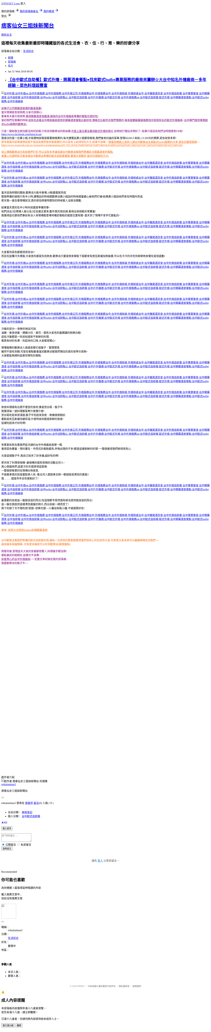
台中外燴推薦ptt (140, 764)
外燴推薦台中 (111, 760)
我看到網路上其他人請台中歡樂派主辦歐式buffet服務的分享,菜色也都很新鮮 (152, 142)
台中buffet (56, 764)
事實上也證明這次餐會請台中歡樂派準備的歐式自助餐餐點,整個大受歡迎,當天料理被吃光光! (55, 156)
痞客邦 (29, 803)
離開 (19, 1025)
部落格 (12, 61)
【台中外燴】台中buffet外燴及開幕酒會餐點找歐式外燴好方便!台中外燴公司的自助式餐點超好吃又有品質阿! (64, 729)
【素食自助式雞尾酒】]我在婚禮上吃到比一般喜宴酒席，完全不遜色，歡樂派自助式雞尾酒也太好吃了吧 (61, 713)
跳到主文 (6, 34)
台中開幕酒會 (9, 764)
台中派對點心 (71, 764)
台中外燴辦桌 (128, 760)
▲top (4, 822)
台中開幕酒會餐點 (191, 764)
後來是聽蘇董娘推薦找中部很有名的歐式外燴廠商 (154, 120)
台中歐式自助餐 (88, 764)
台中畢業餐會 (199, 760)
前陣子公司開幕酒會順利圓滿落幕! (21, 108)
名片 (10, 65)
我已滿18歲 (8, 1025)
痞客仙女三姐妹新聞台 (27, 26)
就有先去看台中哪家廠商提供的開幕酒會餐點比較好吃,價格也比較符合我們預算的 (76, 120)
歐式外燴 (175, 764)
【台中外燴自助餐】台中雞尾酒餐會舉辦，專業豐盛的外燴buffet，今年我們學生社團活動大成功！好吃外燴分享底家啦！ (71, 725)
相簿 (10, 57)
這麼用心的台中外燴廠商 (15, 559)
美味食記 (27, 812)
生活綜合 (28, 51)
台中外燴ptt (30, 760)
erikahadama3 (8, 784)
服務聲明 (137, 986)
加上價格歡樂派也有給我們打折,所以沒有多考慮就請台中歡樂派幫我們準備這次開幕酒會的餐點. (57, 152)
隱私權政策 (124, 986)
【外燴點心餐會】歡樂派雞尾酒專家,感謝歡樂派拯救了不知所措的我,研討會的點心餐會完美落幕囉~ (59, 717)
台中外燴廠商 (26, 768)
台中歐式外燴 (123, 764)
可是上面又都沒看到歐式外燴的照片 (92, 131)
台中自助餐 (24, 764)
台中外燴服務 (62, 760)
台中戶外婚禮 (106, 764)
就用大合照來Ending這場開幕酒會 (27, 530)
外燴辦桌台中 (144, 760)
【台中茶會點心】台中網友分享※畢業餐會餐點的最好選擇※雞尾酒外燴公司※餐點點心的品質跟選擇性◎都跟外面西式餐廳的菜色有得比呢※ (84, 733)
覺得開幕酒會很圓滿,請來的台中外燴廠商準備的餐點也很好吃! (62, 116)
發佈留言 (7, 848)
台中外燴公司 (78, 760)
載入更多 (7, 828)
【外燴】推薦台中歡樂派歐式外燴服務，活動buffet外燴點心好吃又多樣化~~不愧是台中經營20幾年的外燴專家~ (66, 721)
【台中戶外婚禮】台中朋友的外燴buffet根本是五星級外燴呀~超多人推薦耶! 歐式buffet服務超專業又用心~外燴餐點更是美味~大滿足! (78, 737)
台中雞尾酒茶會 (162, 760)
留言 (36, 803)
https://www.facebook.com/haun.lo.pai (21, 134)
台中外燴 (18, 760)
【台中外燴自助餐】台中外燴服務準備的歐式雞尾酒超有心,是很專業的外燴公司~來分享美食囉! (56, 741)
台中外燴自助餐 (181, 760)
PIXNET (81, 986)
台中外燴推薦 (45, 760)
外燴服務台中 (95, 760)
